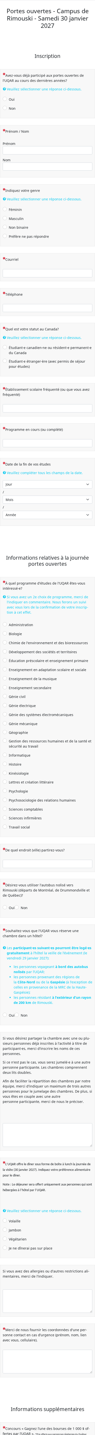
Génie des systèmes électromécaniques (41, 714)
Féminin (15, 209)
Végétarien (18, 1239)
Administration (21, 624)
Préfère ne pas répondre (29, 236)
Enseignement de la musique (33, 678)
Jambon (15, 1230)
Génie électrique (22, 705)
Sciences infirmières (25, 818)
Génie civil (17, 696)
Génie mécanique (23, 723)
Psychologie (18, 791)
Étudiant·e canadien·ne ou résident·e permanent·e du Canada (50, 350)
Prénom (9, 143)
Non (12, 108)
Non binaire (18, 227)
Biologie (15, 633)
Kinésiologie (19, 773)
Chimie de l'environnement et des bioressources (48, 643)
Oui (12, 99)
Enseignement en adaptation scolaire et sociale (47, 669)
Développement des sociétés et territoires (43, 652)
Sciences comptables (26, 809)
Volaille (14, 1221)
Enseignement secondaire (30, 687)
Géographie (18, 732)
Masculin (16, 218)
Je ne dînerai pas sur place (30, 1248)
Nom (6, 160)
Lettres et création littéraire (31, 782)
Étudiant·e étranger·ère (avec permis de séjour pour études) (47, 364)
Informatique (19, 755)
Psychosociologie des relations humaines (42, 800)
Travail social (19, 827)
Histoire (15, 764)
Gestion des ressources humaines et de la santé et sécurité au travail (50, 744)
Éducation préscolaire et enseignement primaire (48, 660)
